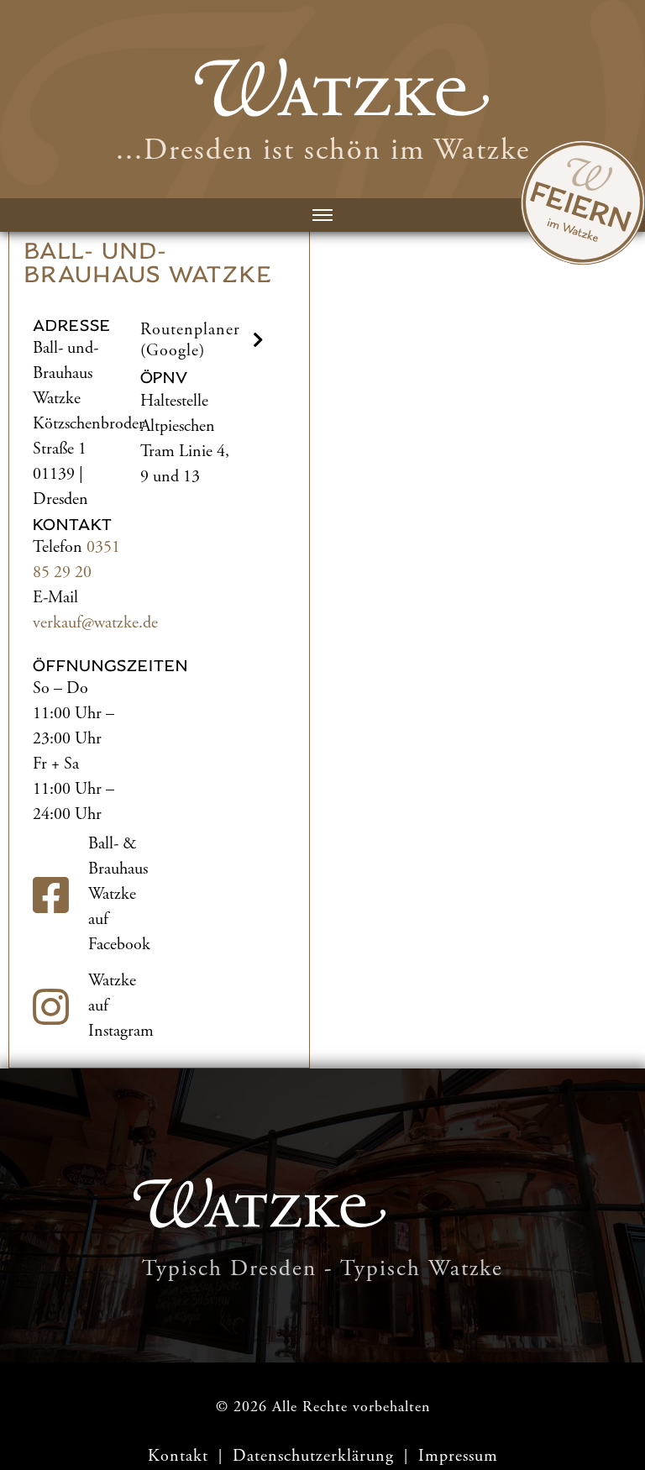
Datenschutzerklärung (316, 1456)
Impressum (458, 1456)
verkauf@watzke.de (95, 622)
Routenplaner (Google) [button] (190, 340)
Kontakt (178, 1456)
